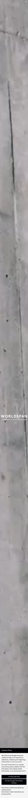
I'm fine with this (14, 777)
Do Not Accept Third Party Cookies (14, 782)
